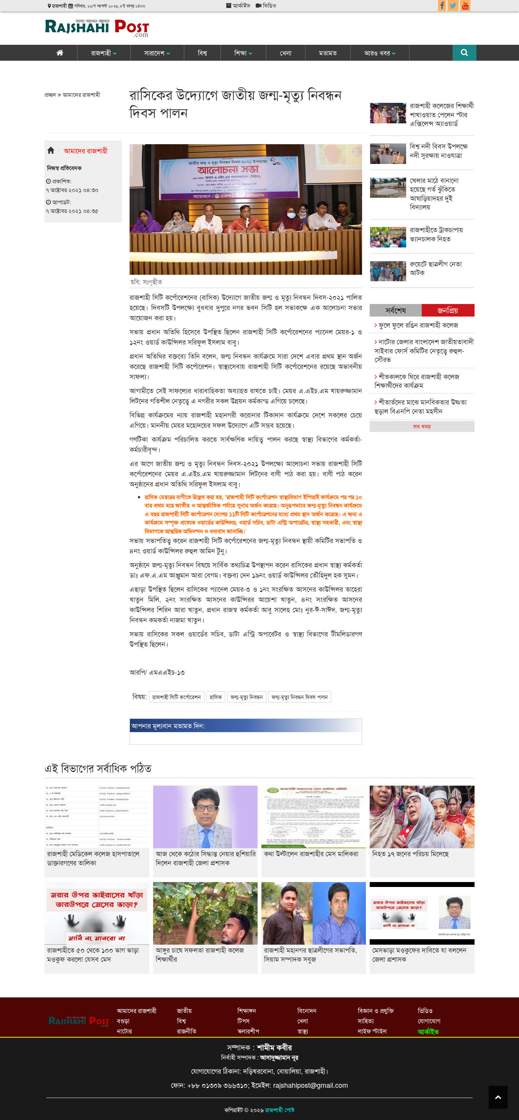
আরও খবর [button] (378, 52)
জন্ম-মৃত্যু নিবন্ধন (247, 697)
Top (498, 1097)
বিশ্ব (202, 52)
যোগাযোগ (429, 1020)
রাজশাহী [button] (102, 52)
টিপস (243, 1020)
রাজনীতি (186, 1031)
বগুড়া (123, 1020)
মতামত (328, 52)
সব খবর (421, 426)
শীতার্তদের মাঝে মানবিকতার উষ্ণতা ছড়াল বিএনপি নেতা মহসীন (421, 406)
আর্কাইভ (240, 5)
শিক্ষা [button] (241, 52)
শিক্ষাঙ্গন (246, 1010)
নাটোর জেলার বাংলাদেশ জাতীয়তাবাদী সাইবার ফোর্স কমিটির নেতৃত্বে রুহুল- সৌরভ (424, 350)
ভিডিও (268, 5)
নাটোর (124, 1031)
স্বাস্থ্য (302, 1031)
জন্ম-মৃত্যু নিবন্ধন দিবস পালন (300, 697)
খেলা (285, 52)
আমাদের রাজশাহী (80, 94)
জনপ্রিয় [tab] (448, 309)
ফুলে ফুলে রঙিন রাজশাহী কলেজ (417, 324)
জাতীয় (184, 1010)
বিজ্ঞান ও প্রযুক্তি (376, 1010)
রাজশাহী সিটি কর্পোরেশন (176, 697)
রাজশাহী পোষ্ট (279, 1110)
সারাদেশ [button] (155, 52)
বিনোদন (306, 1010)
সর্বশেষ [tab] (396, 309)
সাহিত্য (366, 1020)
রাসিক (216, 697)
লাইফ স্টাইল (372, 1031)
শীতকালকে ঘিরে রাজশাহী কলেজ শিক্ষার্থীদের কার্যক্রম (417, 380)
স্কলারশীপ (248, 1031)
